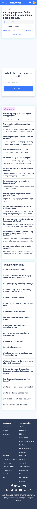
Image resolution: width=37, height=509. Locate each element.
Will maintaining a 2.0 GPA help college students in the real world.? (17, 290)
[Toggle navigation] (3, 2)
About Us (22, 459)
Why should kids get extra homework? (17, 399)
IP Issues (22, 481)
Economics (22, 452)
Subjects (5, 9)
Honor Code (7, 463)
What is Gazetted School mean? (14, 270)
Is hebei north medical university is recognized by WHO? (16, 326)
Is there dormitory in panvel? (14, 297)
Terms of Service (24, 467)
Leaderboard (7, 427)
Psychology (22, 445)
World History (23, 438)
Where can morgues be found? (14, 311)
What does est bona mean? (13, 341)
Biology (21, 434)
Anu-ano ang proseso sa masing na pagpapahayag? (16, 334)
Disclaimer (22, 474)
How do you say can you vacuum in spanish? (16, 318)
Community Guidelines (10, 459)
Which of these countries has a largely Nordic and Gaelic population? (17, 277)
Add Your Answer (18, 35)
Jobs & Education (13, 9)
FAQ (4, 477)
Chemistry (22, 430)
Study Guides (7, 470)
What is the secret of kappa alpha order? (18, 387)
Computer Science (25, 448)
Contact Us (22, 463)
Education (22, 9)
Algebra (21, 427)
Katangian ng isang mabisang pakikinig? (18, 283)
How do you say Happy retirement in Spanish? (16, 380)
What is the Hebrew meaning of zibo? (16, 393)
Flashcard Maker (8, 467)
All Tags (5, 430)
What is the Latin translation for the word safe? (18, 304)
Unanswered (7, 434)
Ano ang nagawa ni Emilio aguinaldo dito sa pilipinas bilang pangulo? (17, 15)
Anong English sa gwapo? (12, 347)
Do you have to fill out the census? (15, 405)
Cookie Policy (23, 477)
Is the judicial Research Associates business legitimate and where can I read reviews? (18, 371)
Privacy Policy (23, 470)
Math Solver (7, 474)
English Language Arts (26, 441)
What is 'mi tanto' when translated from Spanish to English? (17, 354)
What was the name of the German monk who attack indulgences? (18, 362)
